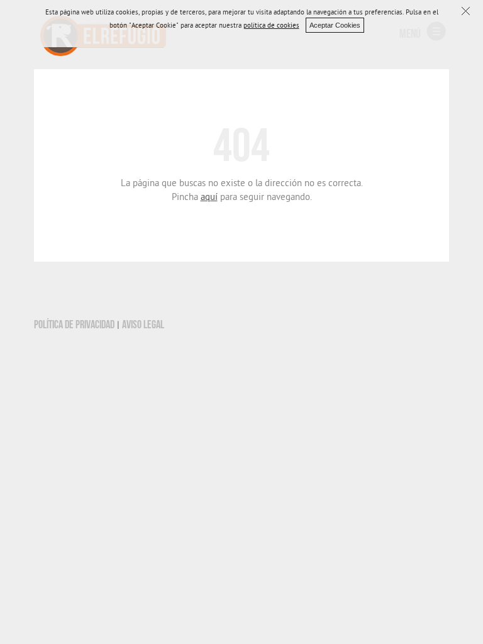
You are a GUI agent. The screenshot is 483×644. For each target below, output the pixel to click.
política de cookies (271, 26)
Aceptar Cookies (334, 25)
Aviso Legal (143, 324)
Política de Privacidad (74, 324)
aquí (209, 198)
